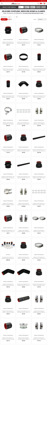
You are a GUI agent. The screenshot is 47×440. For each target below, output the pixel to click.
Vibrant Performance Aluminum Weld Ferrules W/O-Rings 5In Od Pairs (39, 312)
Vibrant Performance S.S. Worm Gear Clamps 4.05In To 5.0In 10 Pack (23, 124)
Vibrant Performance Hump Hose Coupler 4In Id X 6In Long (39, 70)
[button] (41, 3)
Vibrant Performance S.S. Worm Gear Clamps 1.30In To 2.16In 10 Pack (39, 205)
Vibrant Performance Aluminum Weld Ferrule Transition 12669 (23, 339)
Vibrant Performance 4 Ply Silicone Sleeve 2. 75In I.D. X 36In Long (38, 151)
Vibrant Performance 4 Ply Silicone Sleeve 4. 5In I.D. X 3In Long (23, 43)
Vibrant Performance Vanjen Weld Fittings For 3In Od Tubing (39, 339)
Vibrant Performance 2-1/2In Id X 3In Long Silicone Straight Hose (8, 339)
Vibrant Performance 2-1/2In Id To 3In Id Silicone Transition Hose (23, 258)
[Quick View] (13, 25)
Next (16, 16)
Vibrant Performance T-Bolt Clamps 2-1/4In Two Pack (39, 43)
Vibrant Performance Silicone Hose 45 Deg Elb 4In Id (8, 285)
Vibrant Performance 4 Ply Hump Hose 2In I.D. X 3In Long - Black (8, 178)
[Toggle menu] (1, 3)
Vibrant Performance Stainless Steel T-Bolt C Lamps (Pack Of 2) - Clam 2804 (39, 231)
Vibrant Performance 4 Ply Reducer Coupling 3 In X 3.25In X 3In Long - (38, 97)
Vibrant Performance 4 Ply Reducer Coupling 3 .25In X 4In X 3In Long (23, 151)
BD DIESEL (8, 254)
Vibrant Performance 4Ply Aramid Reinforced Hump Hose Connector (8, 97)
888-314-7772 (43, 0)
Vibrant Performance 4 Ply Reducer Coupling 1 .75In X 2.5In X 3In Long (38, 178)
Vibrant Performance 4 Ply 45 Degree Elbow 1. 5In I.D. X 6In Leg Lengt (23, 285)
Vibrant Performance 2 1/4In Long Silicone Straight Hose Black (8, 70)
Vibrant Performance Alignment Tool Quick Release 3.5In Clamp (8, 124)
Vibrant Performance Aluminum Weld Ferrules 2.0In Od (23, 231)
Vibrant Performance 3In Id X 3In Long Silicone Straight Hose (8, 151)
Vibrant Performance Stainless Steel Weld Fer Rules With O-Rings (23, 205)
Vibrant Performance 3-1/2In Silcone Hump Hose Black (8, 43)
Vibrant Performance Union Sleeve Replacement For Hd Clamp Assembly (23, 70)
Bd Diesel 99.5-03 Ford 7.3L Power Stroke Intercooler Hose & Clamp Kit (8, 258)
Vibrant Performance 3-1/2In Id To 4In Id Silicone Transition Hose (8, 312)
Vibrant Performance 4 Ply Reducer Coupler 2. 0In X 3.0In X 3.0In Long (38, 285)
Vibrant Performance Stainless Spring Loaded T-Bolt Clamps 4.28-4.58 (8, 205)
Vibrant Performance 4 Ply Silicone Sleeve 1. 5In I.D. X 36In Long (23, 178)
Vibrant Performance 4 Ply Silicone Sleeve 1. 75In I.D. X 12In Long (23, 312)
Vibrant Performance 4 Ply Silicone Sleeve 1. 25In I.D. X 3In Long (8, 231)
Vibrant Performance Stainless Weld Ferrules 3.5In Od (39, 124)
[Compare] (13, 30)
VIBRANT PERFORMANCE (8, 39)
